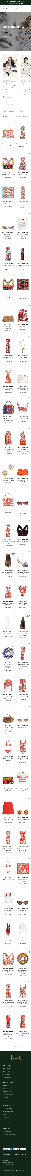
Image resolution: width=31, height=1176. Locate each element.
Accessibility (6, 1160)
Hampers (5, 1097)
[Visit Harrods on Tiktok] (19, 1154)
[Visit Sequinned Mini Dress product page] (8, 920)
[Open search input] (7, 8)
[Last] (26, 1046)
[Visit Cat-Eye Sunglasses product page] (22, 490)
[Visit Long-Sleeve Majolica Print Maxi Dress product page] (22, 644)
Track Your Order (7, 1091)
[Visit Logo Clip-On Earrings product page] (22, 799)
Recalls (5, 1120)
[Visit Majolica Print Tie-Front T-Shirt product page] (22, 582)
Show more (7, 36)
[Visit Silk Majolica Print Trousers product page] (8, 336)
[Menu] (3, 8)
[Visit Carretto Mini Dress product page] (22, 154)
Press (4, 1140)
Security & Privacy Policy (9, 1165)
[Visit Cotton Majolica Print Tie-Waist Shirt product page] (8, 676)
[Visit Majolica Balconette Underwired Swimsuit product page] (22, 981)
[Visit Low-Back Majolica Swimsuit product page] (22, 737)
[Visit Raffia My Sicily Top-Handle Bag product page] (8, 768)
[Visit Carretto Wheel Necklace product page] (22, 336)
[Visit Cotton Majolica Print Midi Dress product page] (8, 367)
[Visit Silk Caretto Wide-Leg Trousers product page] (8, 244)
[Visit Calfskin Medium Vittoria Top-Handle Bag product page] (8, 398)
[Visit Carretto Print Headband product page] (8, 214)
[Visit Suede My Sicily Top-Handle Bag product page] (8, 306)
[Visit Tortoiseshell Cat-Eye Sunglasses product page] (22, 889)
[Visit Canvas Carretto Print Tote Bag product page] (8, 123)
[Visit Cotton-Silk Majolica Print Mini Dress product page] (22, 828)
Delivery (5, 1085)
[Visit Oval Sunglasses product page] (22, 706)
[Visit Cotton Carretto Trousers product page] (22, 183)
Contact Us (6, 1117)
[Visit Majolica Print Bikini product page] (8, 737)
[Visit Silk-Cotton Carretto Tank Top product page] (22, 214)
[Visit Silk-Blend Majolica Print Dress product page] (8, 521)
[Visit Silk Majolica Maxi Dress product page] (22, 1012)
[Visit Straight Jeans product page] (8, 613)
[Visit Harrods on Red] (22, 1154)
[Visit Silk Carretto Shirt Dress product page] (22, 123)
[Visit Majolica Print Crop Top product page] (22, 398)
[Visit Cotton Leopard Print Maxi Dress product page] (22, 613)
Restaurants (6, 1074)
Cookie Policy (6, 1123)
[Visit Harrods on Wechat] (25, 1154)
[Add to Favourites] (14, 123)
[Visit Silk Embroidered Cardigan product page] (8, 889)
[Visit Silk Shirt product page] (22, 306)
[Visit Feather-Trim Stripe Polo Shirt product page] (22, 768)
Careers (5, 1137)
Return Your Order (8, 1094)
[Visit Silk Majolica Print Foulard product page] (22, 859)
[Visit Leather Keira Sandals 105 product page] (22, 551)
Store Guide (6, 1071)
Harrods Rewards (7, 1108)
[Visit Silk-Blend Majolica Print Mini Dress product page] (8, 582)
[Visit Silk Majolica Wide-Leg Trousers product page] (8, 981)
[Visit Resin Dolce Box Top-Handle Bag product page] (8, 490)
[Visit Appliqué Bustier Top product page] (22, 521)
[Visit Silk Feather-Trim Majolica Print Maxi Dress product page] (8, 1012)
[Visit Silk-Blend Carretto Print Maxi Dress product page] (22, 244)
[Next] (22, 1046)
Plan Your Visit (7, 1068)
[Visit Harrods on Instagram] (16, 1154)
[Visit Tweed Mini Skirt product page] (8, 799)
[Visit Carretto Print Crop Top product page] (8, 154)
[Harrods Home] (15, 8)
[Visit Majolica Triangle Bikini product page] (8, 859)
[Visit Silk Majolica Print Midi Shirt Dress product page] (8, 828)
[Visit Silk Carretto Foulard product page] (8, 183)
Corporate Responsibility (9, 1134)
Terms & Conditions (8, 1162)
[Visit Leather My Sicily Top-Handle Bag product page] (22, 367)
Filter (24, 116)
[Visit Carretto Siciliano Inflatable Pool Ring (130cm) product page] (22, 949)
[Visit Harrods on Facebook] (12, 1154)
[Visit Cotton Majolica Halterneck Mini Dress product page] (22, 429)
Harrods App (6, 1100)
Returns (5, 1088)
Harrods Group (7, 1131)
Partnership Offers (8, 1111)
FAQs (4, 1114)
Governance (6, 1143)
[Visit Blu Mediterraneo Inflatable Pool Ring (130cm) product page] (8, 644)
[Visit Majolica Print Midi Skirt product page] (22, 676)
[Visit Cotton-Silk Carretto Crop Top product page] (8, 275)
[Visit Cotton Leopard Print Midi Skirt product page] (8, 551)
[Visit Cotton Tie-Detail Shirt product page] (22, 920)
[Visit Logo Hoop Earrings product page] (8, 459)
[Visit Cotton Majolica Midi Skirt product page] (8, 429)
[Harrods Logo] (15, 1057)
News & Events (7, 1077)
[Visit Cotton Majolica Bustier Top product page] (8, 949)
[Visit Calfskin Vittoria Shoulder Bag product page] (8, 706)
